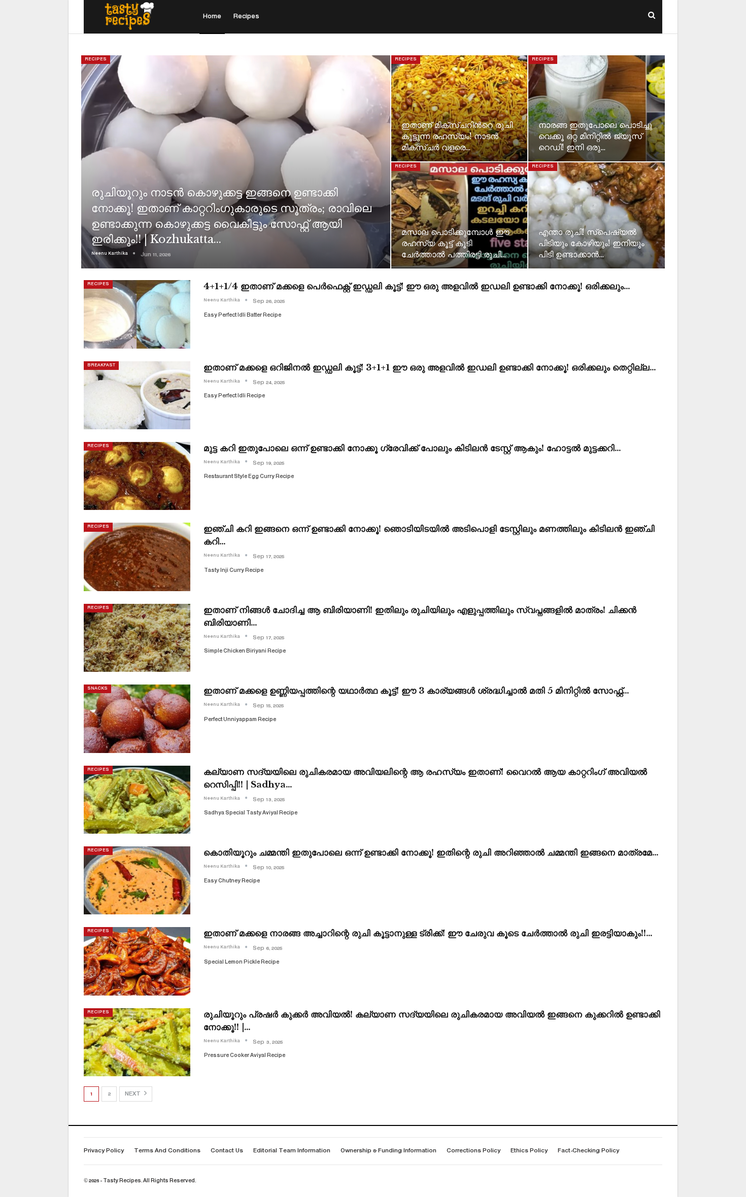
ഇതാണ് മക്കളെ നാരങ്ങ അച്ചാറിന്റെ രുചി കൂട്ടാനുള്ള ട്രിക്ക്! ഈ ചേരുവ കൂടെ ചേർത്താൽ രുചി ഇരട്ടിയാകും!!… (428, 933)
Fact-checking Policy (588, 1151)
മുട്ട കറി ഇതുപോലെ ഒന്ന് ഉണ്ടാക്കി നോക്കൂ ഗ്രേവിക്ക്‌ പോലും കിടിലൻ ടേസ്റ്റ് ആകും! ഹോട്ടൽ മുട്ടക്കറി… (412, 448)
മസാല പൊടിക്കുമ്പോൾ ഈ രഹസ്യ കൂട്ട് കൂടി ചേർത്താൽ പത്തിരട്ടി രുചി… (455, 243)
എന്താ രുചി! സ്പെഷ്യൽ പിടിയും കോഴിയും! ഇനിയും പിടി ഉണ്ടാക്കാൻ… (591, 243)
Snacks (97, 688)
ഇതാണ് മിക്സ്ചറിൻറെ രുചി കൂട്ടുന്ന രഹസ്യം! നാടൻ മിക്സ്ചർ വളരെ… (457, 136)
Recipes (246, 16)
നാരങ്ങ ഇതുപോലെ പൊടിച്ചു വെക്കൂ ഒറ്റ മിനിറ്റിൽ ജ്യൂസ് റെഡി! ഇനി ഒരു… (595, 136)
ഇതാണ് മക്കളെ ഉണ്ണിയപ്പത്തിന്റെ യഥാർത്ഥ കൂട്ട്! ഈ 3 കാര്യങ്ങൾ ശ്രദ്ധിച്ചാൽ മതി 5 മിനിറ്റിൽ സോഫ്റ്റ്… (416, 691)
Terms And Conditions (167, 1151)
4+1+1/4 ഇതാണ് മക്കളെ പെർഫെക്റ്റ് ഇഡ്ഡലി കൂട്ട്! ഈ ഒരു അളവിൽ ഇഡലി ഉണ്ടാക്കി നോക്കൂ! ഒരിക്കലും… (417, 286)
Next (133, 1094)
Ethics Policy (529, 1151)
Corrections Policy (473, 1151)
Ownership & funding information (388, 1151)
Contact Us (227, 1151)
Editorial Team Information (291, 1151)
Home (212, 16)
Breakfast (101, 365)
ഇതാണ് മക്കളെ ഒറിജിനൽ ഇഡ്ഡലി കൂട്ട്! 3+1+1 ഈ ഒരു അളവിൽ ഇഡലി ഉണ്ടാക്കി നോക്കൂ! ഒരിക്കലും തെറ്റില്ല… (430, 367)
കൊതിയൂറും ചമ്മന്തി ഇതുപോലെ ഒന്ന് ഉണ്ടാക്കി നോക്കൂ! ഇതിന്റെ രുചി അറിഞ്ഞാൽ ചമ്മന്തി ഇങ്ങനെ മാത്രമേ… (431, 852)
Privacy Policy (104, 1151)
